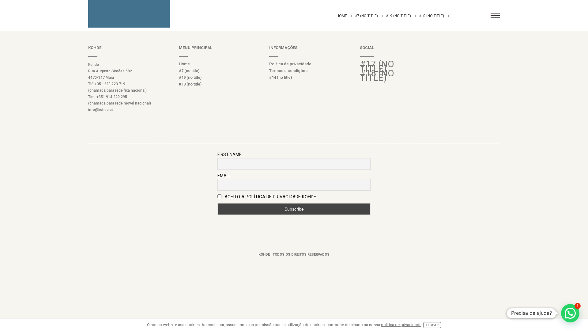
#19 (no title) (398, 16)
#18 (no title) (377, 75)
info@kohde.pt (100, 110)
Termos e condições (288, 70)
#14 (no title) (280, 77)
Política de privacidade (290, 64)
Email (223, 175)
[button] (570, 313)
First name (229, 154)
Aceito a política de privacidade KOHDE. (270, 197)
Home (342, 16)
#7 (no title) (366, 16)
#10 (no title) (431, 16)
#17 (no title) (377, 66)
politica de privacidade (401, 324)
